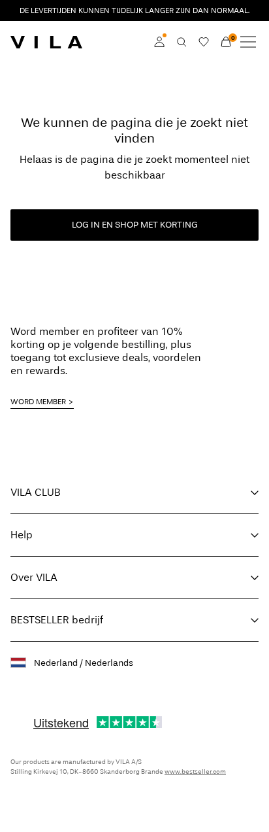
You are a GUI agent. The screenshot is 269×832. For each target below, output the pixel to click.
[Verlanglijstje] (203, 41)
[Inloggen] (159, 41)
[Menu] (248, 41)
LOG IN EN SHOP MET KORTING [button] (135, 224)
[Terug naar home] (46, 42)
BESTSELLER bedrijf (56, 620)
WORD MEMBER (38, 401)
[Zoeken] (181, 41)
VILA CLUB (35, 492)
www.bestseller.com (195, 772)
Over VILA (33, 577)
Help (21, 535)
